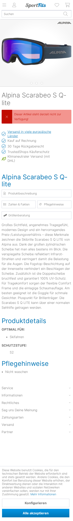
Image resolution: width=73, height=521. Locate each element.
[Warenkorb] (67, 5)
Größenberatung (19, 215)
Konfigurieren (36, 503)
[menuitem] (57, 5)
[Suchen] (65, 13)
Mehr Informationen (43, 494)
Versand (8, 425)
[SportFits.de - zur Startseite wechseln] (35, 6)
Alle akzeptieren (36, 513)
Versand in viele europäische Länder (29, 134)
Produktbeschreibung (22, 193)
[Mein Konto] (14, 5)
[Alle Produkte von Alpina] (64, 27)
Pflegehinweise (54, 204)
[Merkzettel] (57, 5)
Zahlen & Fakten (19, 204)
